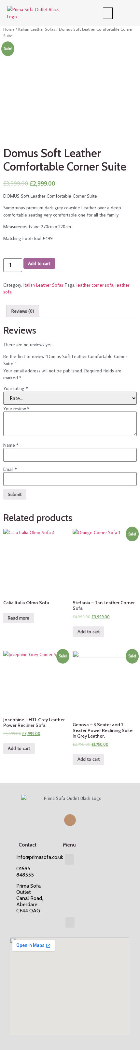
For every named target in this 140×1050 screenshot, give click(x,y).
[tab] (22, 311)
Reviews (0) (22, 311)
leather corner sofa (95, 285)
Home (8, 29)
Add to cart (39, 263)
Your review (16, 408)
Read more (18, 618)
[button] (108, 13)
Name (11, 445)
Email (10, 469)
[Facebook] (70, 820)
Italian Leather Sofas (36, 29)
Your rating (15, 388)
